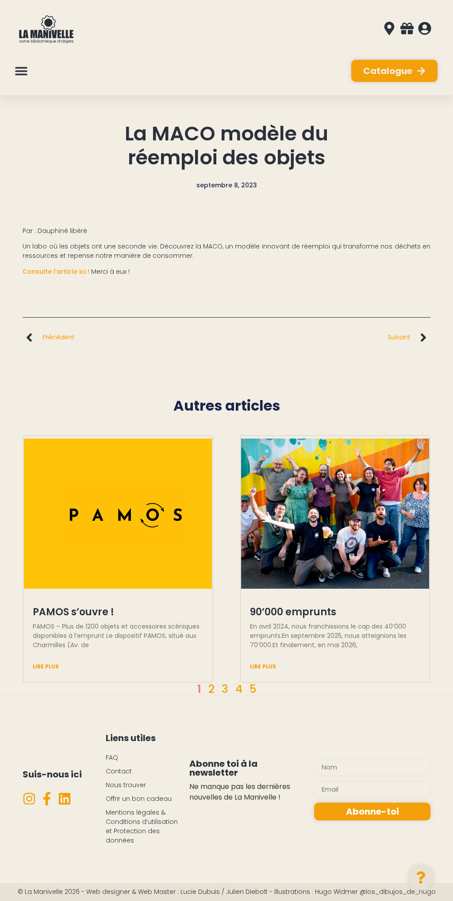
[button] (21, 71)
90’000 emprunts (293, 612)
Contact (119, 771)
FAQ (112, 757)
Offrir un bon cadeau (139, 798)
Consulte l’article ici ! (56, 271)
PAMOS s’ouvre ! (73, 612)
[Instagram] (29, 798)
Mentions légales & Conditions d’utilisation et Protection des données (142, 826)
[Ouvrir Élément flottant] (420, 877)
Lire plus (46, 666)
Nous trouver (126, 785)
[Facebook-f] (47, 798)
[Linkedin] (64, 798)
